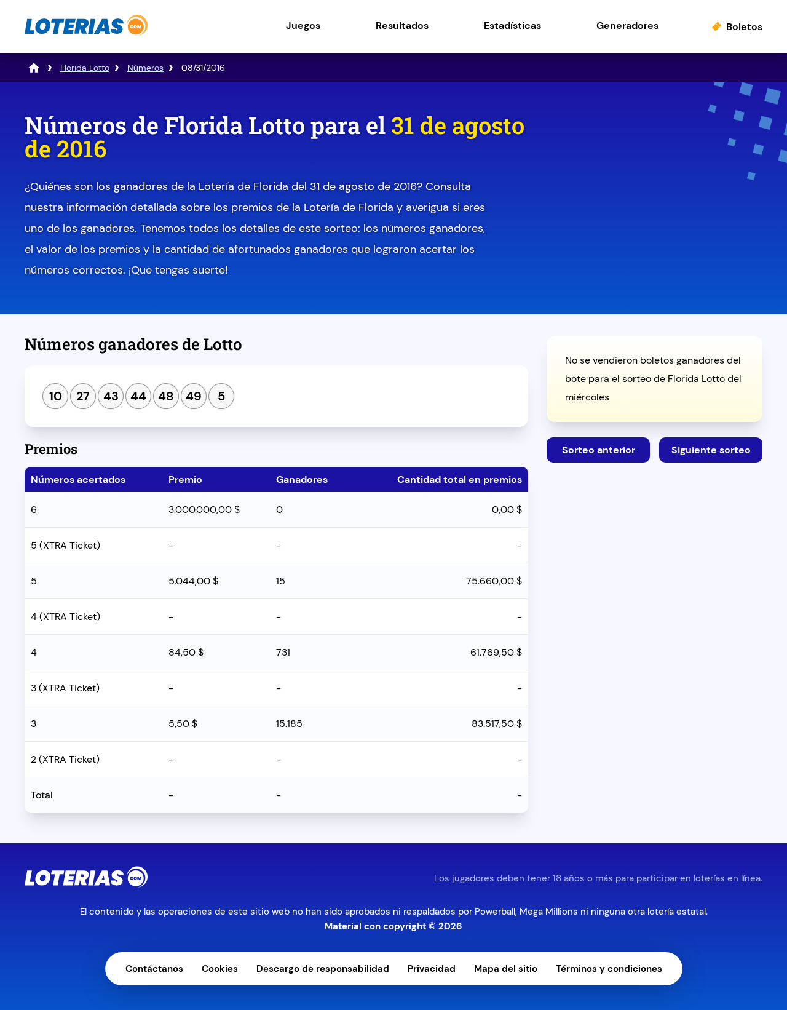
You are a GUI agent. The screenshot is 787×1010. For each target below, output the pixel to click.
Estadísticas (512, 25)
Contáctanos (154, 969)
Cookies (220, 969)
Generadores (627, 25)
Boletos (744, 26)
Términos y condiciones (609, 969)
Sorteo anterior (598, 449)
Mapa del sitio (505, 969)
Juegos (303, 25)
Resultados (402, 25)
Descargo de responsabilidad (322, 969)
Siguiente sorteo (711, 449)
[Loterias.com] (86, 32)
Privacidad (432, 969)
